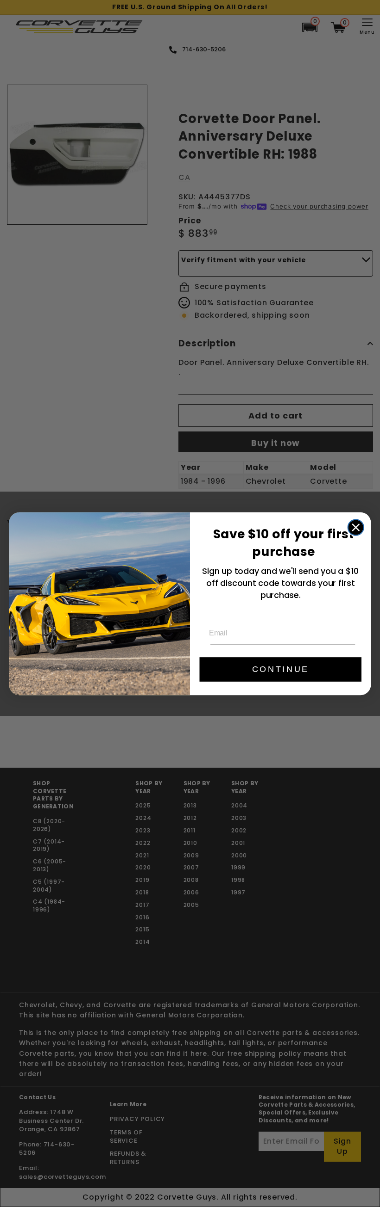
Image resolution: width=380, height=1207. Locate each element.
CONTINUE (280, 669)
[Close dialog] (356, 527)
